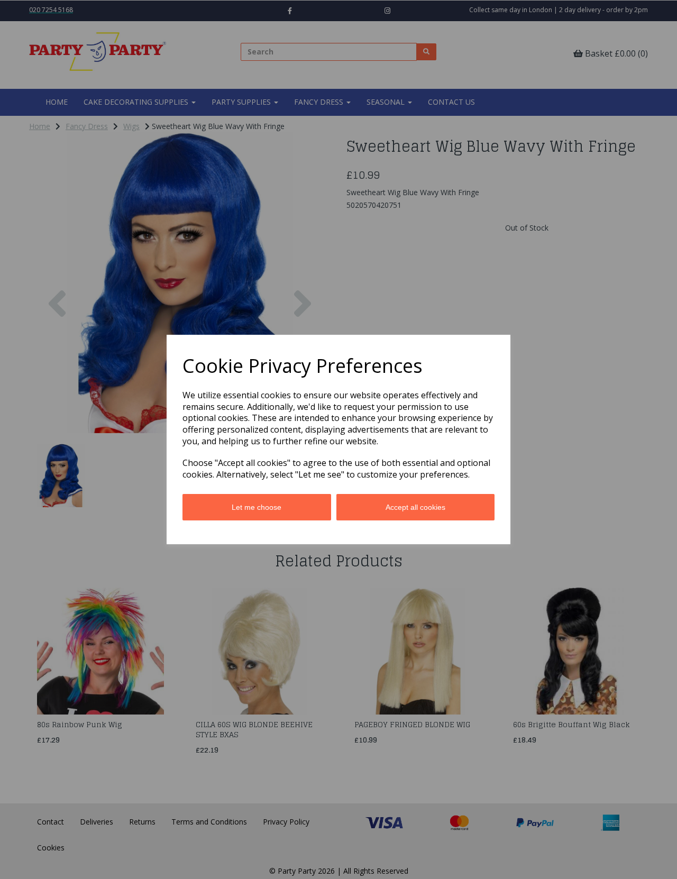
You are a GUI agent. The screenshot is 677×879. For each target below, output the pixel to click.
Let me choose (256, 507)
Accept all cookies (415, 507)
